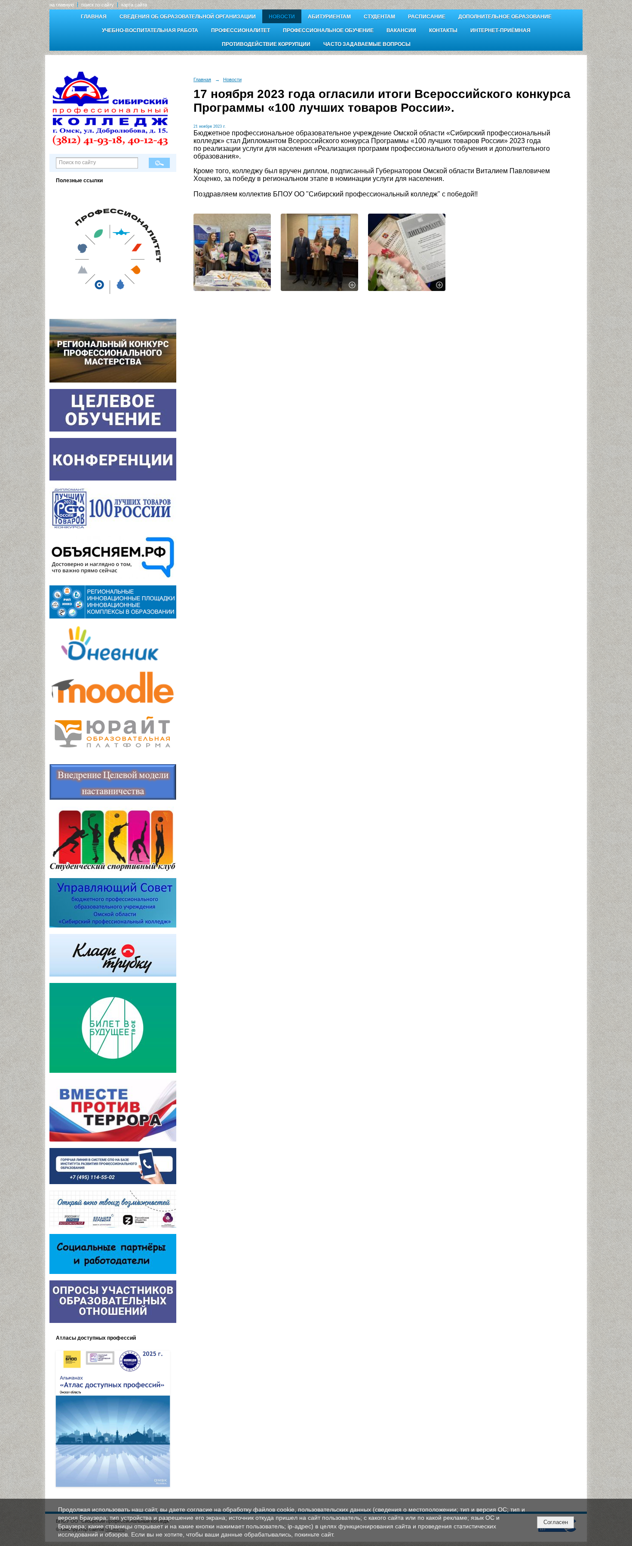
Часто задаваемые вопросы (367, 44)
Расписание (426, 17)
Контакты (443, 31)
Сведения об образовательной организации (188, 17)
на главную (61, 4)
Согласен (555, 1522)
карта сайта (134, 4)
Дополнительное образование (505, 17)
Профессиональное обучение (328, 31)
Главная (94, 17)
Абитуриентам (329, 17)
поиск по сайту (97, 4)
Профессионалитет (240, 31)
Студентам (379, 17)
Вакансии (401, 31)
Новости (282, 17)
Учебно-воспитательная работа (150, 31)
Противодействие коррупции (266, 44)
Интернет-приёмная (500, 31)
